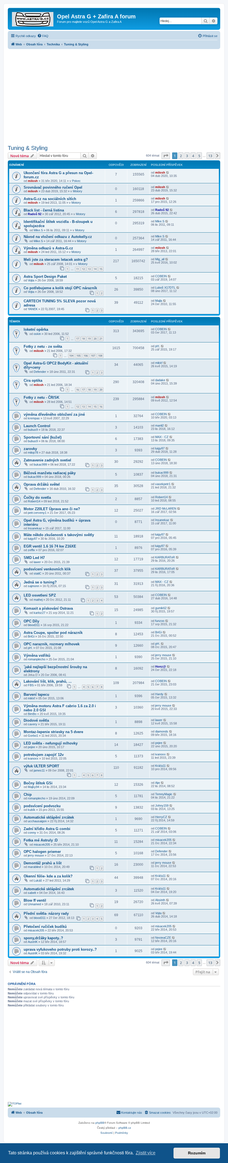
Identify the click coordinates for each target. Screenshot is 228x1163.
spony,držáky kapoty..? (43, 938)
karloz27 (39, 612)
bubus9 (33, 429)
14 (95, 269)
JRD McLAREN (165, 508)
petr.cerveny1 (37, 512)
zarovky (30, 449)
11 (77, 269)
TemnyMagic (163, 794)
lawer (37, 562)
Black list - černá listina (44, 210)
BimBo (32, 714)
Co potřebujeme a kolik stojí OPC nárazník (60, 288)
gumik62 (161, 608)
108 (100, 355)
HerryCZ (161, 817)
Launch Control (37, 426)
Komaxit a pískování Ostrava (48, 608)
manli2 (159, 425)
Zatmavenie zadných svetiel (47, 460)
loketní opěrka (36, 329)
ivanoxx (33, 758)
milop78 (33, 452)
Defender (40, 371)
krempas (34, 418)
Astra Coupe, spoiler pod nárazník (53, 633)
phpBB (99, 1122)
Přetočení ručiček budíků (45, 926)
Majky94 (33, 787)
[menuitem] (42, 36)
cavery (32, 724)
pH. (157, 346)
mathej (38, 599)
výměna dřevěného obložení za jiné (54, 414)
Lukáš (38, 880)
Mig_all (159, 259)
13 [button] (210, 155)
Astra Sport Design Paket (45, 276)
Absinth (160, 900)
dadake (160, 380)
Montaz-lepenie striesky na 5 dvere (53, 732)
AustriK (33, 941)
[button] (166, 155)
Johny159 (161, 805)
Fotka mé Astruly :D (41, 840)
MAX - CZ (161, 437)
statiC (37, 573)
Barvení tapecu (36, 694)
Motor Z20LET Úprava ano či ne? (52, 509)
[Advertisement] (114, 95)
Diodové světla (36, 720)
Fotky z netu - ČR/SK (41, 397)
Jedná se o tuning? (40, 582)
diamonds (161, 731)
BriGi (31, 636)
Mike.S (38, 230)
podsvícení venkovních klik (47, 569)
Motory (77, 191)
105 (78, 355)
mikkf (158, 362)
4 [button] (193, 155)
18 (83, 338)
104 (71, 355)
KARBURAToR (165, 557)
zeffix (31, 550)
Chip (28, 794)
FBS (31, 685)
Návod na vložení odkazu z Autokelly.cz (58, 237)
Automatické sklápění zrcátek (49, 817)
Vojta (31, 280)
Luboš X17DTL (165, 287)
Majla (158, 300)
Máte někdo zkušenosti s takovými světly (59, 535)
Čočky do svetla (37, 497)
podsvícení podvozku (42, 806)
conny (32, 832)
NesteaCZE (163, 937)
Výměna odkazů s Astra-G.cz (48, 248)
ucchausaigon (37, 821)
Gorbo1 (33, 735)
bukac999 (40, 464)
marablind (34, 866)
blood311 (34, 625)
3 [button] (187, 155)
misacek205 (42, 844)
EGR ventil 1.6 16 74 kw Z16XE (50, 546)
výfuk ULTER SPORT (41, 766)
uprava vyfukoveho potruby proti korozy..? (60, 949)
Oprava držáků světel (42, 484)
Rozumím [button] (196, 1153)
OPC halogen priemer (42, 852)
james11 (39, 770)
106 (86, 355)
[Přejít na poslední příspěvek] (168, 172)
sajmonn (33, 586)
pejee (31, 747)
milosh (33, 181)
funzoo (159, 620)
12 (83, 269)
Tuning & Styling (28, 148)
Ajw (157, 782)
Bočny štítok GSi (38, 783)
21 (101, 338)
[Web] (33, 18)
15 (101, 269)
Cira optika (33, 380)
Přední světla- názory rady (46, 913)
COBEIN (161, 276)
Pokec (76, 181)
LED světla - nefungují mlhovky (51, 743)
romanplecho (36, 659)
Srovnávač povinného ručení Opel (53, 187)
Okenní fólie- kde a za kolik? (48, 876)
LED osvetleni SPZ (40, 595)
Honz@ (160, 666)
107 (93, 355)
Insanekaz (35, 528)
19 (89, 338)
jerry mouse (163, 655)
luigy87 (160, 448)
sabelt (32, 892)
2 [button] (181, 155)
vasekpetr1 (162, 484)
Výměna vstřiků (37, 655)
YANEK (33, 309)
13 (89, 269)
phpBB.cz (124, 1127)
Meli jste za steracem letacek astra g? (56, 259)
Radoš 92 (34, 214)
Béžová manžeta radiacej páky (50, 473)
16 (77, 389)
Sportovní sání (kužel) (42, 437)
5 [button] (199, 155)
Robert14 (34, 501)
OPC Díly (31, 621)
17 (77, 338)
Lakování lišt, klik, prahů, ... (48, 681)
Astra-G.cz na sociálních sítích (50, 199)
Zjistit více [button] (145, 1152)
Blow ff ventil (35, 900)
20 (95, 338)
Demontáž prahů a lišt (42, 863)
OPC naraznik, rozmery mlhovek (52, 644)
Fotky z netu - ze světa (43, 346)
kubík (31, 809)
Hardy (159, 694)
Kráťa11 (160, 765)
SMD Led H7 (34, 558)
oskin (37, 333)
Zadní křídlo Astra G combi (47, 829)
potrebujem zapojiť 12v (44, 755)
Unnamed (34, 904)
